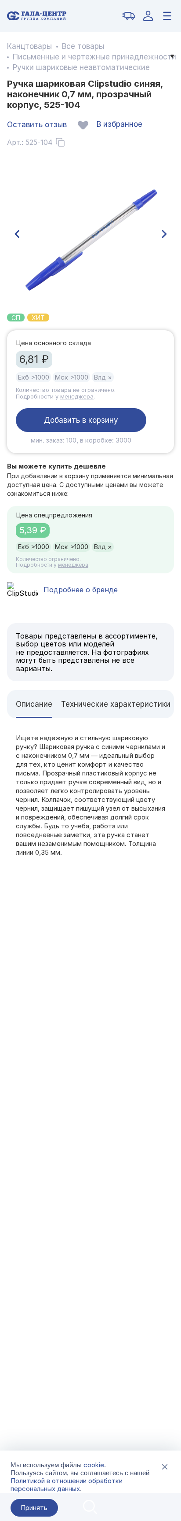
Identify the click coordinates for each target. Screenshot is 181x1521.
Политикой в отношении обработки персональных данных (67, 1485)
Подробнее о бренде (80, 589)
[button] (16, 234)
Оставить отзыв (37, 124)
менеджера (77, 396)
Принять (34, 1507)
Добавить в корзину (81, 420)
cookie (93, 1465)
